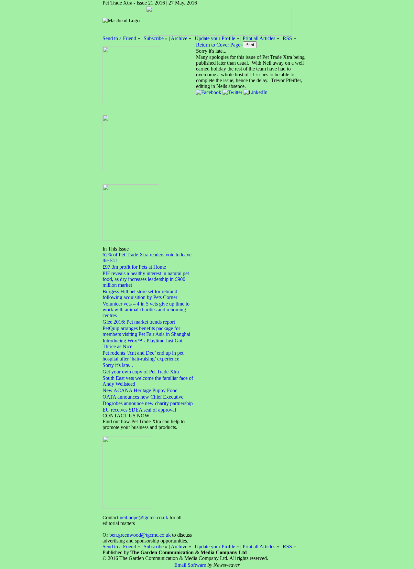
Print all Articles (259, 38)
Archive (179, 38)
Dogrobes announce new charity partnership (148, 403)
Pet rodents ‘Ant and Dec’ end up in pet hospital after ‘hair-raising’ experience (143, 355)
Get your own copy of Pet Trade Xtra (141, 371)
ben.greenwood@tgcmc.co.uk (140, 535)
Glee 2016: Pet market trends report (139, 322)
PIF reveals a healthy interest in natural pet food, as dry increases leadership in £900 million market (146, 279)
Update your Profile (215, 38)
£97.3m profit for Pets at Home (134, 267)
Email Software (190, 565)
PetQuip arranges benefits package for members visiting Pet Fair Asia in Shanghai (146, 331)
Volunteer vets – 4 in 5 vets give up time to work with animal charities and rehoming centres (146, 309)
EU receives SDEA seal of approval (139, 410)
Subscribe (154, 38)
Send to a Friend (119, 38)
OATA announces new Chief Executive (143, 397)
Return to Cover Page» (219, 45)
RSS (287, 38)
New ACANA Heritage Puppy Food (140, 390)
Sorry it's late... (118, 365)
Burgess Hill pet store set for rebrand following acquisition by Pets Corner (140, 294)
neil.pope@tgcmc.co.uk (144, 517)
